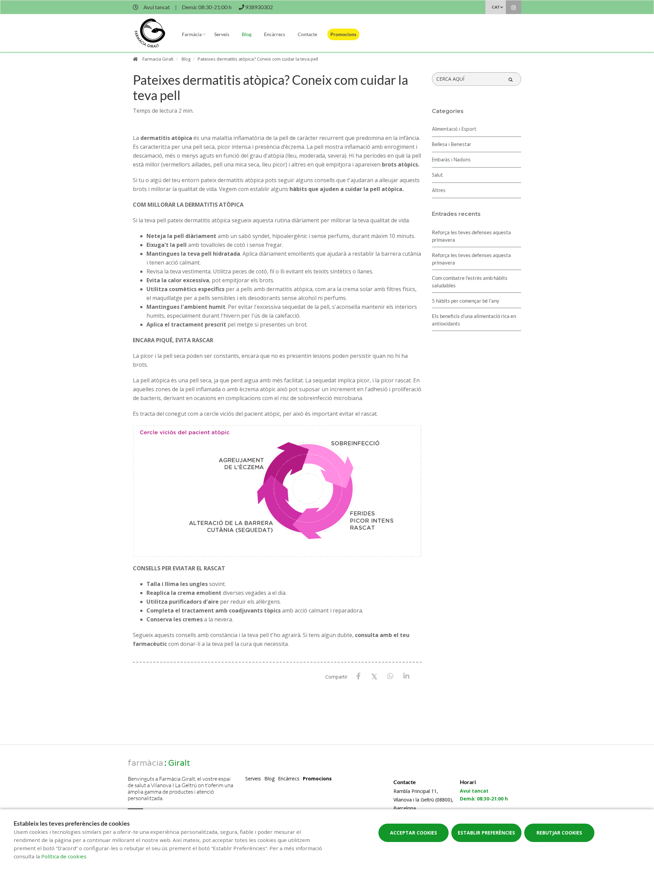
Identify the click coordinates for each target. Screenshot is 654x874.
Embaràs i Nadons (451, 160)
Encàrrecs (274, 34)
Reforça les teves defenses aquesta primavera (471, 236)
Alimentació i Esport (454, 129)
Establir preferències (486, 832)
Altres (439, 191)
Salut (437, 175)
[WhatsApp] (390, 676)
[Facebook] (358, 676)
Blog (246, 34)
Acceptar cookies (413, 832)
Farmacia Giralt (157, 59)
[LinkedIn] (406, 676)
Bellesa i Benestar (451, 145)
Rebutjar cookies (559, 832)
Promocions (343, 34)
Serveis (221, 34)
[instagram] (513, 8)
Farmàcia (192, 34)
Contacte (307, 34)
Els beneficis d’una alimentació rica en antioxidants (474, 320)
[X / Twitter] (374, 676)
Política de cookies (64, 856)
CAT (496, 7)
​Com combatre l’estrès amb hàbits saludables (470, 281)
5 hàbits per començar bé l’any (465, 301)
